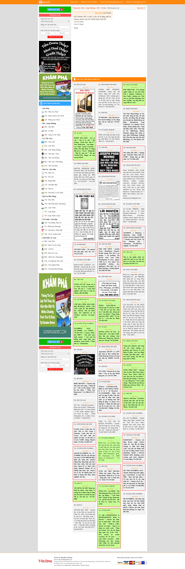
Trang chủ (76, 8)
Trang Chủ (74, 2)
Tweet (76, 28)
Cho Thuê (45, 108)
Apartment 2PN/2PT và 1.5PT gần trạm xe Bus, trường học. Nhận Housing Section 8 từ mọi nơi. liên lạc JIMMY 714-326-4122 (109, 356)
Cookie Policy (67, 565)
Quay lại (140, 8)
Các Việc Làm (47, 138)
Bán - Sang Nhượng (49, 123)
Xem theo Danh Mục (51, 103)
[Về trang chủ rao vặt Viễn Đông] (45, 2)
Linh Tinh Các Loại (49, 238)
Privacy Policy (76, 565)
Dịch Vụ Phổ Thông (49, 196)
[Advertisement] (130, 43)
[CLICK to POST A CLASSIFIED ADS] (55, 9)
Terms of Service (85, 565)
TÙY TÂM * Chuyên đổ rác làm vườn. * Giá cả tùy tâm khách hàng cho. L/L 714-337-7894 (109, 373)
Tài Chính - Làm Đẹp (49, 219)
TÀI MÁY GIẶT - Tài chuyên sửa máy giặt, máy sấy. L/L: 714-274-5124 (84, 252)
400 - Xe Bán (101, 8)
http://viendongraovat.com (65, 559)
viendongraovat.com (139, 2)
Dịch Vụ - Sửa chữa (49, 169)
